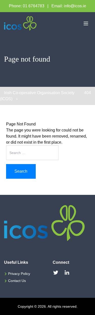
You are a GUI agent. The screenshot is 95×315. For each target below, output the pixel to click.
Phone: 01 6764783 (26, 6)
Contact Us (17, 281)
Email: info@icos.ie (68, 6)
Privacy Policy (19, 274)
